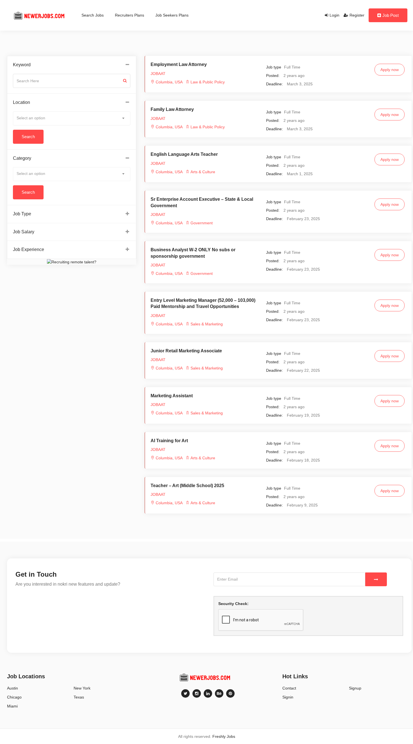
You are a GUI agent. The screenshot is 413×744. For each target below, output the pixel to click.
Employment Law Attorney (179, 64)
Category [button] (22, 158)
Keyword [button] (22, 64)
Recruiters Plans (129, 15)
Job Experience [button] (28, 249)
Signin (287, 697)
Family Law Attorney (172, 109)
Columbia (164, 82)
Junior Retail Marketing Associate (186, 350)
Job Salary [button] (23, 231)
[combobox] (71, 118)
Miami (12, 706)
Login (334, 15)
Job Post (390, 15)
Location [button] (21, 102)
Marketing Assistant (172, 395)
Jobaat (158, 73)
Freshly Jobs (223, 736)
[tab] (71, 65)
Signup (355, 688)
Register (357, 15)
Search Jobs (92, 15)
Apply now (389, 69)
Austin (12, 688)
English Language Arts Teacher (184, 154)
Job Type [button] (22, 213)
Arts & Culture (202, 172)
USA (178, 82)
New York (82, 688)
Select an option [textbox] (31, 118)
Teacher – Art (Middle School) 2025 (187, 485)
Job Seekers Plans (172, 15)
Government (201, 223)
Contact (289, 688)
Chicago (14, 697)
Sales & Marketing (206, 324)
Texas (79, 697)
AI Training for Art (169, 440)
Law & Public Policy (207, 82)
